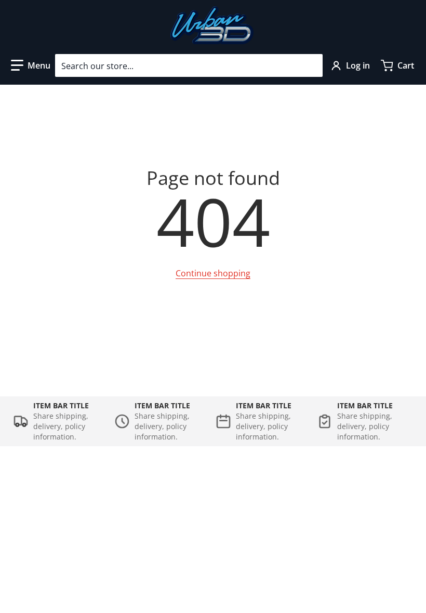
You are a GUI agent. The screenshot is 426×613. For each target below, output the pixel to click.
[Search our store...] (310, 65)
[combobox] (189, 65)
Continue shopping (213, 273)
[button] (30, 65)
